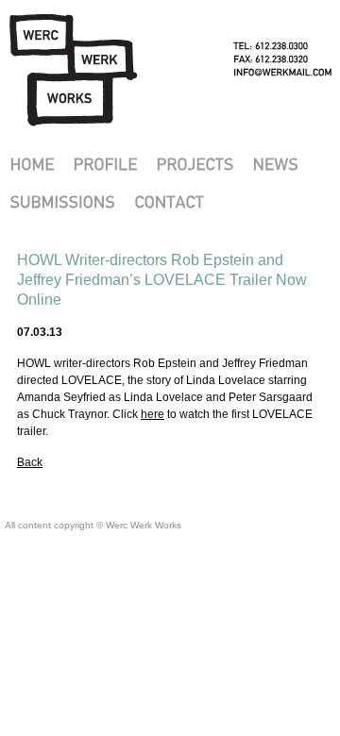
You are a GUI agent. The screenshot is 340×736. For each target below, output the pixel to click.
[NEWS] (275, 164)
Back (29, 462)
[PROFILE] (104, 164)
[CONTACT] (169, 201)
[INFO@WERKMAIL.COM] (282, 72)
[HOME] (31, 164)
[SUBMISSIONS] (62, 201)
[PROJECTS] (194, 164)
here (152, 414)
